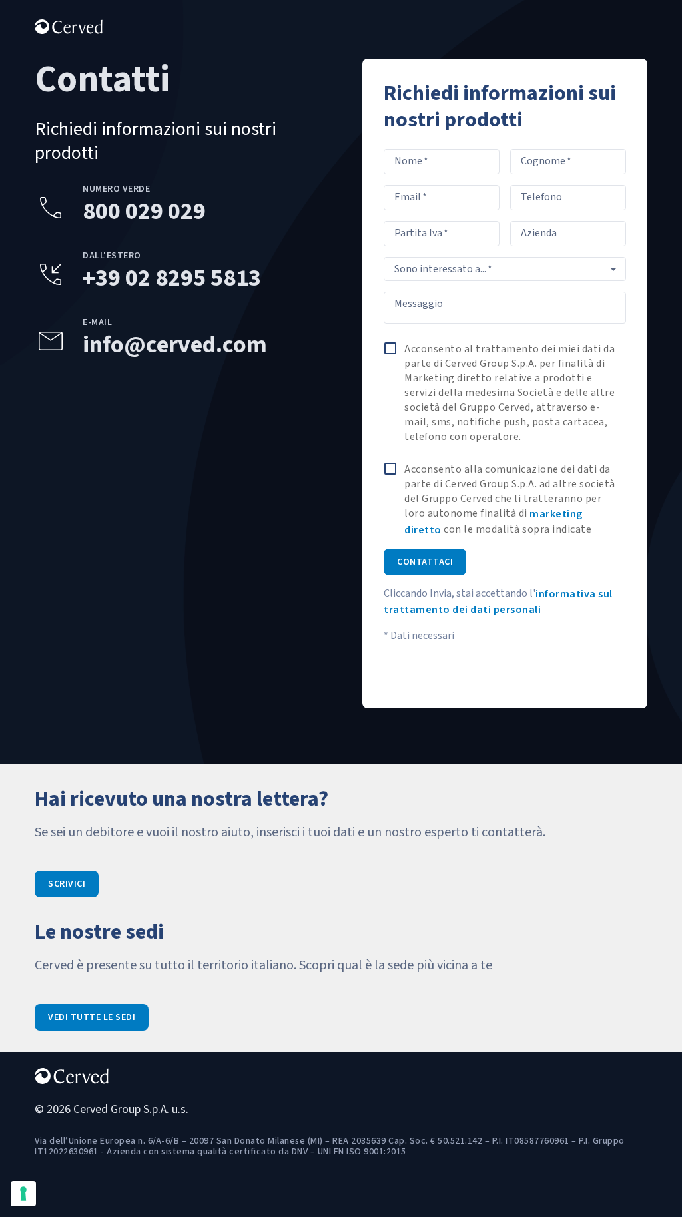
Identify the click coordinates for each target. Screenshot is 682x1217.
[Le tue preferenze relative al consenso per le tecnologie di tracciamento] (23, 1193)
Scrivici (66, 884)
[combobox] (504, 269)
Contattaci (425, 562)
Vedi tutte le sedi (91, 1017)
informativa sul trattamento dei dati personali (498, 602)
